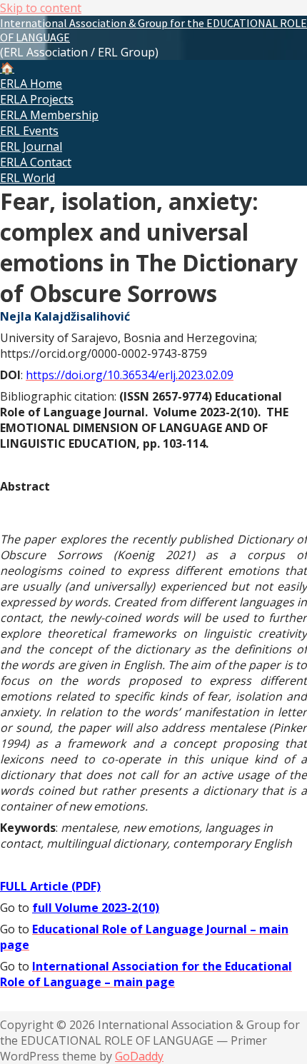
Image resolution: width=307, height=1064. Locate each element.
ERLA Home (31, 83)
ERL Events (29, 131)
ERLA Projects (37, 99)
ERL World (27, 178)
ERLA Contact (35, 162)
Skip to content (40, 8)
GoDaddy (139, 1056)
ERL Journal (31, 146)
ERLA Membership (49, 115)
